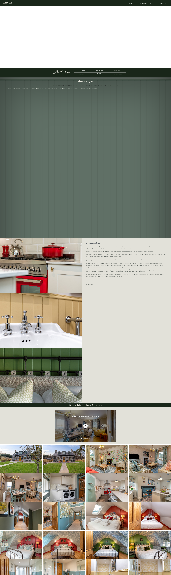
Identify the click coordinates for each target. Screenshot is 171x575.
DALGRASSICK (100, 71)
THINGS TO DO (143, 3)
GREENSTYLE (117, 71)
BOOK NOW (163, 3)
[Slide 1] (84, 65)
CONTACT (152, 3)
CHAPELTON (82, 71)
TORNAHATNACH (117, 74)
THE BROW (100, 74)
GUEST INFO (132, 3)
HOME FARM (82, 74)
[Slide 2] (86, 65)
